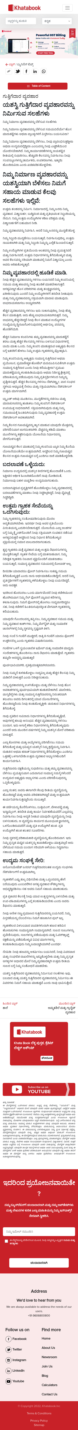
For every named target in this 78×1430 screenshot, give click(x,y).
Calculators (49, 1385)
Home (46, 1338)
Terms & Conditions (39, 1413)
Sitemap (39, 1425)
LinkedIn (18, 1371)
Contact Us (49, 1394)
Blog (45, 1376)
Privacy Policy (39, 1421)
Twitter (17, 1349)
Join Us (47, 1366)
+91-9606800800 (39, 1315)
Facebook (19, 1339)
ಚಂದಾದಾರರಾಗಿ (39, 1263)
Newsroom (49, 1357)
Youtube (18, 1381)
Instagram (19, 1360)
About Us (48, 1348)
